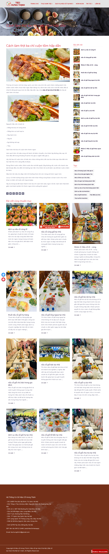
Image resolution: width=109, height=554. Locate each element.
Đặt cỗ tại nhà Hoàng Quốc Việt (84, 184)
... (19, 244)
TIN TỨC (89, 3)
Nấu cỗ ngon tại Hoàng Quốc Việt (85, 181)
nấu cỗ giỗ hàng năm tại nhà (90, 156)
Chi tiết (10, 247)
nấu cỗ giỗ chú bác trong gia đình (90, 96)
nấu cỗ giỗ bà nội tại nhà (89, 88)
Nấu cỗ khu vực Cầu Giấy (82, 177)
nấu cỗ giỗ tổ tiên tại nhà (89, 126)
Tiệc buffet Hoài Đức (81, 198)
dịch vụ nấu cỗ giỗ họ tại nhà (90, 118)
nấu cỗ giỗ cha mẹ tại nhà (89, 133)
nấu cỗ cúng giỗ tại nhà (88, 57)
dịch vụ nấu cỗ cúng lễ (88, 50)
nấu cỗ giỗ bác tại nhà (88, 103)
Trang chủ (34, 3)
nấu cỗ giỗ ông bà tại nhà (89, 141)
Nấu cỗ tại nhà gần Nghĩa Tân (83, 174)
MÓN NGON (80, 3)
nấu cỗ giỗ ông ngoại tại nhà (90, 80)
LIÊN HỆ (97, 3)
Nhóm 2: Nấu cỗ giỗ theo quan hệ (91, 150)
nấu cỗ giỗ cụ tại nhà (88, 111)
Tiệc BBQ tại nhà (95, 195)
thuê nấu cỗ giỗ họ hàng (89, 73)
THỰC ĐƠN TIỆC (46, 3)
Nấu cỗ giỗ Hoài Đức (81, 195)
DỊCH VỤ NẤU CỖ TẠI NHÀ (64, 3)
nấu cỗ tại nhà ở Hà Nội (51, 90)
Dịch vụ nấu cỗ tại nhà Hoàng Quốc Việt (87, 188)
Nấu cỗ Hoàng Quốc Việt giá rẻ (84, 170)
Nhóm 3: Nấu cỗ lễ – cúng (89, 65)
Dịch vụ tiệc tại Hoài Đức (82, 191)
